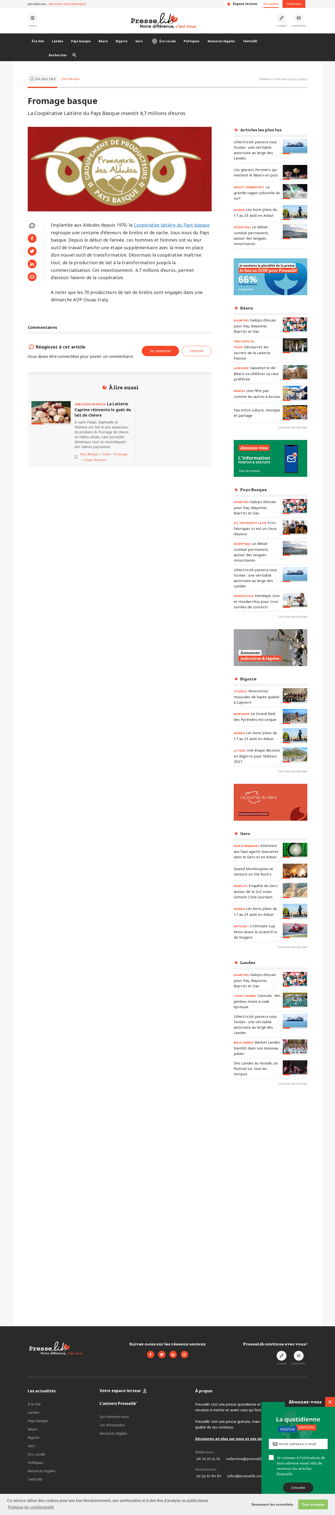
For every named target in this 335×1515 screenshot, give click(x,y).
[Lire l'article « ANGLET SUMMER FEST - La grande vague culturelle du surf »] (295, 191)
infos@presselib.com (245, 1475)
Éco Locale (167, 41)
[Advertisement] (270, 1170)
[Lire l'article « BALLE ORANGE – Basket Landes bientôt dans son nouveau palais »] (295, 1046)
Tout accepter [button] (313, 1504)
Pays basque (81, 41)
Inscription (271, 4)
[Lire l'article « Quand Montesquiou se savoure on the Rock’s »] (295, 871)
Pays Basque (70, 79)
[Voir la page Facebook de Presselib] (150, 1354)
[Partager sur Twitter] (32, 251)
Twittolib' (250, 41)
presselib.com (37, 4)
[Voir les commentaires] (32, 225)
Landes (57, 41)
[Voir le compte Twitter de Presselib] (162, 1354)
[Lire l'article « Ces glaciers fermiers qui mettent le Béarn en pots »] (295, 172)
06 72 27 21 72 (208, 1458)
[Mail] (32, 276)
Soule (106, 454)
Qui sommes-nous (114, 1416)
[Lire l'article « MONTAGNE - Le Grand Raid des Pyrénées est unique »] (295, 716)
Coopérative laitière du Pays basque (172, 225)
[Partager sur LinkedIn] (32, 264)
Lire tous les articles (292, 427)
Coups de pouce (95, 460)
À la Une (38, 41)
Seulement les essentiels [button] (272, 1504)
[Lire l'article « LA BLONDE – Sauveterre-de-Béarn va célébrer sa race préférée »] (295, 372)
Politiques (192, 41)
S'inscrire (298, 1487)
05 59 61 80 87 (208, 1475)
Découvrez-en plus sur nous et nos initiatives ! (236, 1438)
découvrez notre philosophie (67, 4)
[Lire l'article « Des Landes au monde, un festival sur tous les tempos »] (295, 1067)
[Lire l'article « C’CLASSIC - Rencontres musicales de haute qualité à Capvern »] (295, 695)
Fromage (120, 454)
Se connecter (160, 351)
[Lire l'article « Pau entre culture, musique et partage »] (295, 412)
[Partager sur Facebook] (32, 238)
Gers (139, 41)
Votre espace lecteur (120, 1390)
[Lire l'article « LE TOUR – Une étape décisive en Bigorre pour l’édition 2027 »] (295, 754)
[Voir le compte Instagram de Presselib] (184, 1354)
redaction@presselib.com (248, 1458)
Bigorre (122, 41)
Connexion (293, 4)
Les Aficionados (112, 1425)
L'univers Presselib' (118, 1403)
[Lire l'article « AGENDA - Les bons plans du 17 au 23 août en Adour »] (295, 212)
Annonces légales (221, 41)
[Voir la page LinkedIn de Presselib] (173, 1354)
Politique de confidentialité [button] (31, 1507)
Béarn (103, 41)
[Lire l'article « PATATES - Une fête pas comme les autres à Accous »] (295, 393)
